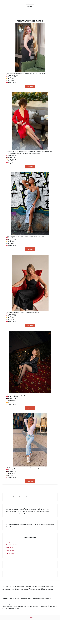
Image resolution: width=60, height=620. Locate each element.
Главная (30, 617)
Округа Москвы (10, 547)
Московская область (11, 544)
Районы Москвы (10, 550)
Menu (30, 6)
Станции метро (10, 553)
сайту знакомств (18, 605)
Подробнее (30, 86)
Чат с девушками (10, 542)
